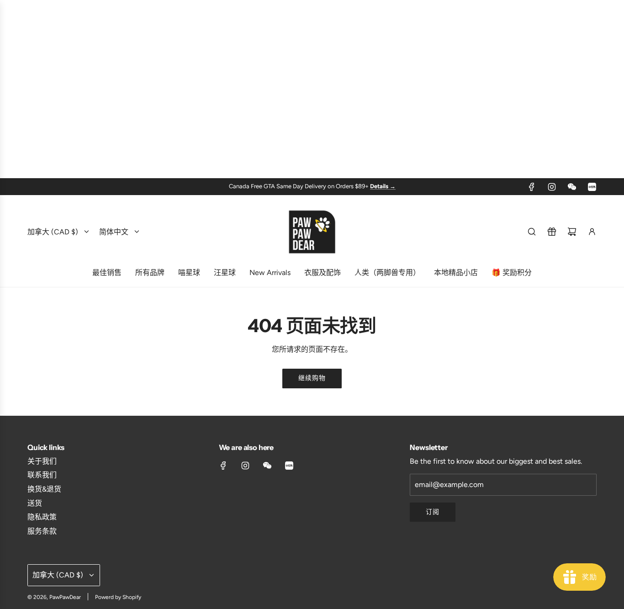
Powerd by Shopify (118, 597)
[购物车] (572, 232)
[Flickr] (572, 186)
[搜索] (532, 232)
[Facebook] (532, 186)
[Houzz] (592, 186)
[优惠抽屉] (552, 232)
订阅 (432, 512)
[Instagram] (552, 186)
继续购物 (312, 378)
